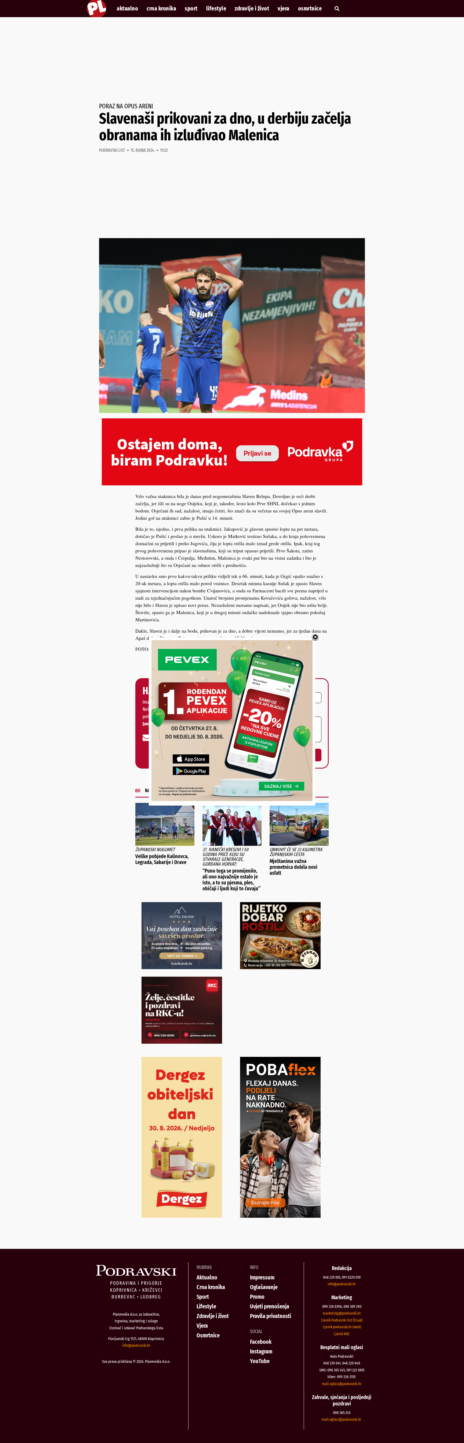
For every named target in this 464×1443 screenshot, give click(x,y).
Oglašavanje (264, 1287)
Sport (191, 8)
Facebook (260, 1341)
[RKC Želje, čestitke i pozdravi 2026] (182, 1042)
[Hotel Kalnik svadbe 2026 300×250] (182, 967)
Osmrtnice (310, 8)
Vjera (283, 8)
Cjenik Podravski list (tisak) (342, 1320)
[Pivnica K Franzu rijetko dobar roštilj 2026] (280, 967)
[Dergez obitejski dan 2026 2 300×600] (182, 1216)
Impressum (262, 1277)
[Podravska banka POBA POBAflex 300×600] (280, 1216)
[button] (336, 8)
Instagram (261, 1351)
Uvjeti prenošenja (269, 1306)
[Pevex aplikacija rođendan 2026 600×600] (232, 799)
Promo (257, 1296)
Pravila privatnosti (270, 1316)
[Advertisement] (232, 60)
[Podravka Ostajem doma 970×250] (232, 483)
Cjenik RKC (342, 1333)
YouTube (260, 1361)
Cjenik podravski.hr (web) (342, 1326)
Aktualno (127, 8)
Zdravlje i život (252, 8)
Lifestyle (216, 8)
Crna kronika (161, 8)
